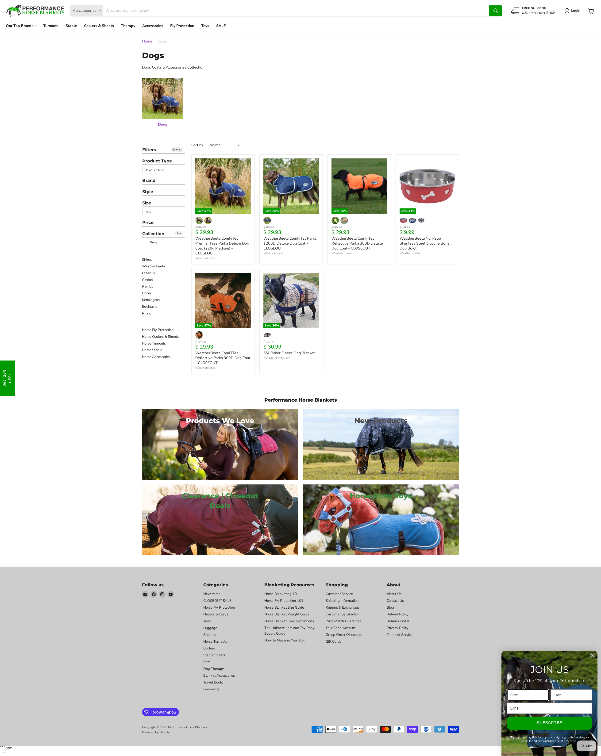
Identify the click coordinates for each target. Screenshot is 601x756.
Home (147, 41)
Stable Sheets (214, 655)
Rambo (147, 286)
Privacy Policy (397, 628)
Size (146, 203)
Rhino (146, 313)
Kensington (151, 299)
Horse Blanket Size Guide (284, 607)
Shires (147, 259)
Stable (71, 25)
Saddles (209, 634)
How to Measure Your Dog (284, 640)
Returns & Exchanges (342, 607)
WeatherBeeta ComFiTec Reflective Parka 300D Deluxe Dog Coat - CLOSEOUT (357, 243)
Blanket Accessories (219, 675)
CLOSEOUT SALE (217, 600)
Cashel (147, 279)
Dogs (153, 242)
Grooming (211, 689)
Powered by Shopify (156, 732)
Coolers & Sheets (99, 25)
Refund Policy (397, 614)
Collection (153, 233)
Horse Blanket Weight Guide (286, 614)
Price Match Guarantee (344, 621)
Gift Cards (333, 641)
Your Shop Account (340, 628)
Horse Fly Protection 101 (283, 600)
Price (148, 222)
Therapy (128, 25)
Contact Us (395, 600)
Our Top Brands (20, 25)
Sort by (197, 145)
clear (179, 233)
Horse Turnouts (154, 343)
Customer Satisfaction (343, 614)
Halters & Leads (215, 614)
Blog (390, 607)
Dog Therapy (213, 668)
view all (177, 149)
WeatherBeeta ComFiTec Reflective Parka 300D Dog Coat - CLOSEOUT (222, 357)
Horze (146, 293)
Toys (205, 25)
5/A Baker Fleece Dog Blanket (289, 353)
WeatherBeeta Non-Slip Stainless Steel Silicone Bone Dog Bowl (425, 243)
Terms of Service (399, 634)
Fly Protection (182, 25)
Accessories (152, 25)
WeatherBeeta (153, 266)
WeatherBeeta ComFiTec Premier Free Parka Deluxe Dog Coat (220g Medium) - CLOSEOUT (222, 246)
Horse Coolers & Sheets (160, 336)
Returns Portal (398, 621)
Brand (148, 180)
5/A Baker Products (276, 358)
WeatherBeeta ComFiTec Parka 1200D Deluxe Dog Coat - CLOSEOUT (289, 243)
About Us (394, 593)
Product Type (157, 161)
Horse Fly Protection (158, 329)
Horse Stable (152, 350)
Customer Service (339, 593)
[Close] (593, 655)
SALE (221, 25)
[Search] (495, 10)
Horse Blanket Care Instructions (289, 621)
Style (147, 191)
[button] (7, 378)
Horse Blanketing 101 (281, 593)
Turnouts (50, 25)
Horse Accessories (156, 356)
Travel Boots (213, 682)
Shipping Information (342, 600)
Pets (206, 662)
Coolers (209, 648)
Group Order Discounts (344, 634)
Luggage (210, 628)
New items (211, 593)
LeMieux (148, 273)
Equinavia (149, 306)
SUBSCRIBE (549, 723)
